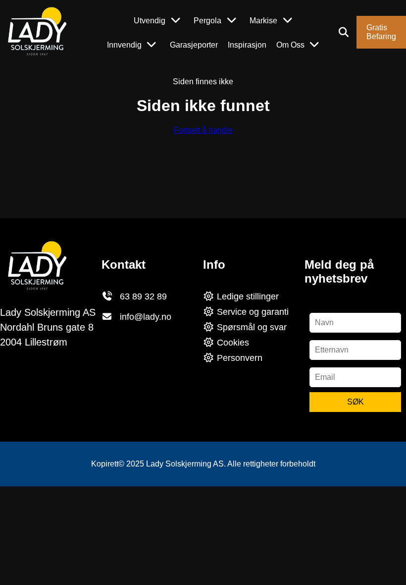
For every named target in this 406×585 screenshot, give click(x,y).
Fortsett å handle (203, 130)
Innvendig (124, 45)
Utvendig (149, 20)
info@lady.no (145, 317)
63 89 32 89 (143, 296)
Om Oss (290, 45)
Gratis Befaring (381, 32)
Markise (263, 20)
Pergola (207, 20)
